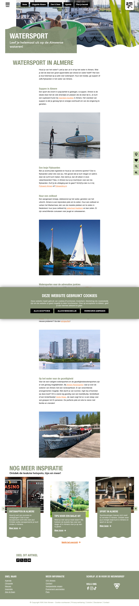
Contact (49, 584)
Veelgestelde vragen (54, 586)
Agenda (68, 4)
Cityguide (9, 584)
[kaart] (136, 154)
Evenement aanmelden (55, 589)
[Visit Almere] (117, 589)
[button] (133, 600)
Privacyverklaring (78, 602)
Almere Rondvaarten (75, 385)
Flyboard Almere (46, 186)
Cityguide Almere (39, 4)
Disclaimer (98, 602)
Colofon (89, 602)
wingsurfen (65, 321)
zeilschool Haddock (75, 208)
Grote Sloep (61, 397)
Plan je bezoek (82, 4)
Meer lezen (15, 528)
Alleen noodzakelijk (67, 311)
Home (24, 4)
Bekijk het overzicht (70, 542)
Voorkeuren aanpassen (94, 311)
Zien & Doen (55, 4)
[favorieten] (136, 160)
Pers (47, 592)
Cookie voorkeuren (62, 602)
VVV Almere (50, 581)
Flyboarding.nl (61, 186)
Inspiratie (9, 589)
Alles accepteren (42, 311)
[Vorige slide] (3, 509)
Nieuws (8, 586)
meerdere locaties (66, 98)
